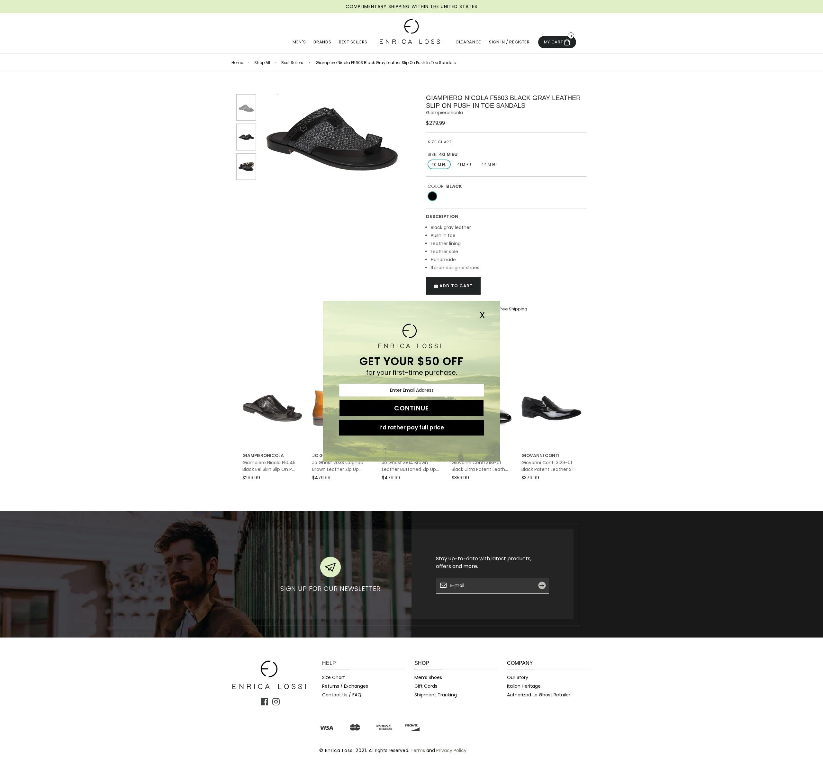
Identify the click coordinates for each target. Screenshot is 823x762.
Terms (418, 750)
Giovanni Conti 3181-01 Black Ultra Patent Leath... (480, 466)
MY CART (558, 40)
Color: (445, 186)
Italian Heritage (524, 686)
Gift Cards (425, 686)
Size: (443, 154)
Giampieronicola (444, 112)
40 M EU (439, 164)
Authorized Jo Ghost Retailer (538, 695)
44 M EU (489, 164)
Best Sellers (353, 42)
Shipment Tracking (435, 695)
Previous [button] (235, 435)
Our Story (517, 677)
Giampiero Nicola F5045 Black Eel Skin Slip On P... (268, 466)
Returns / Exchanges (345, 686)
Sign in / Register (509, 42)
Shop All (262, 63)
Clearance (468, 42)
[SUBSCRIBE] (544, 600)
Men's (299, 42)
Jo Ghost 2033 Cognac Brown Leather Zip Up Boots (337, 466)
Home (237, 63)
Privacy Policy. (451, 750)
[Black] (432, 196)
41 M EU (464, 164)
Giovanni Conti (540, 456)
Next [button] (588, 435)
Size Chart (439, 141)
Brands (322, 42)
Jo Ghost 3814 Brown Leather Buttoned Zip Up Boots (409, 466)
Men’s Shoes (428, 677)
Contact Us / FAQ (341, 695)
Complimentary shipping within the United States (411, 6)
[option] (332, 132)
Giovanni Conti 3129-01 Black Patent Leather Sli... (548, 466)
